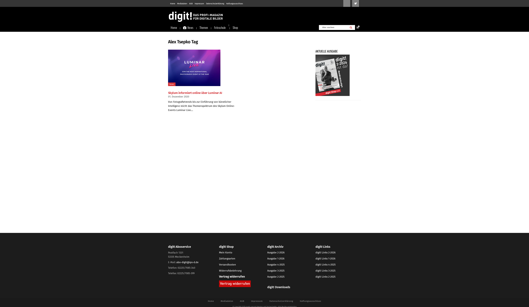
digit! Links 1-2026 (325, 258)
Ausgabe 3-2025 (275, 270)
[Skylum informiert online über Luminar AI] (202, 68)
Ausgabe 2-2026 (276, 252)
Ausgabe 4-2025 (276, 264)
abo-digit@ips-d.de (187, 262)
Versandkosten (227, 264)
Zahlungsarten (227, 258)
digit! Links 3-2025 (325, 270)
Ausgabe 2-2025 (275, 276)
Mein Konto (225, 252)
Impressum (199, 3)
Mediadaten (182, 3)
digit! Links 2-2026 (325, 252)
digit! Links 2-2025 (325, 276)
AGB (191, 3)
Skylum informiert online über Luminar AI (195, 93)
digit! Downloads (278, 287)
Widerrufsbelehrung (230, 270)
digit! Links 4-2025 (325, 264)
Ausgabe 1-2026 (275, 258)
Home (172, 3)
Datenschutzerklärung (215, 3)
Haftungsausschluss (234, 3)
